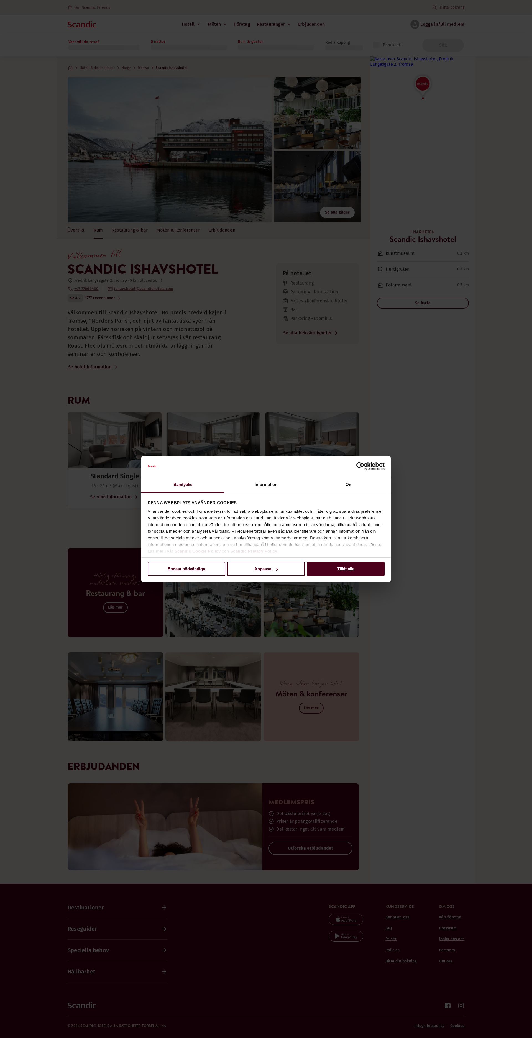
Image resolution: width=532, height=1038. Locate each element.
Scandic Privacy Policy (253, 551)
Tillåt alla (345, 569)
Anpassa (262, 569)
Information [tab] (266, 484)
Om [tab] (349, 484)
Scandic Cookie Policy (198, 551)
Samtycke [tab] (183, 484)
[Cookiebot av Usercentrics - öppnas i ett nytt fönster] (360, 466)
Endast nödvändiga (186, 569)
